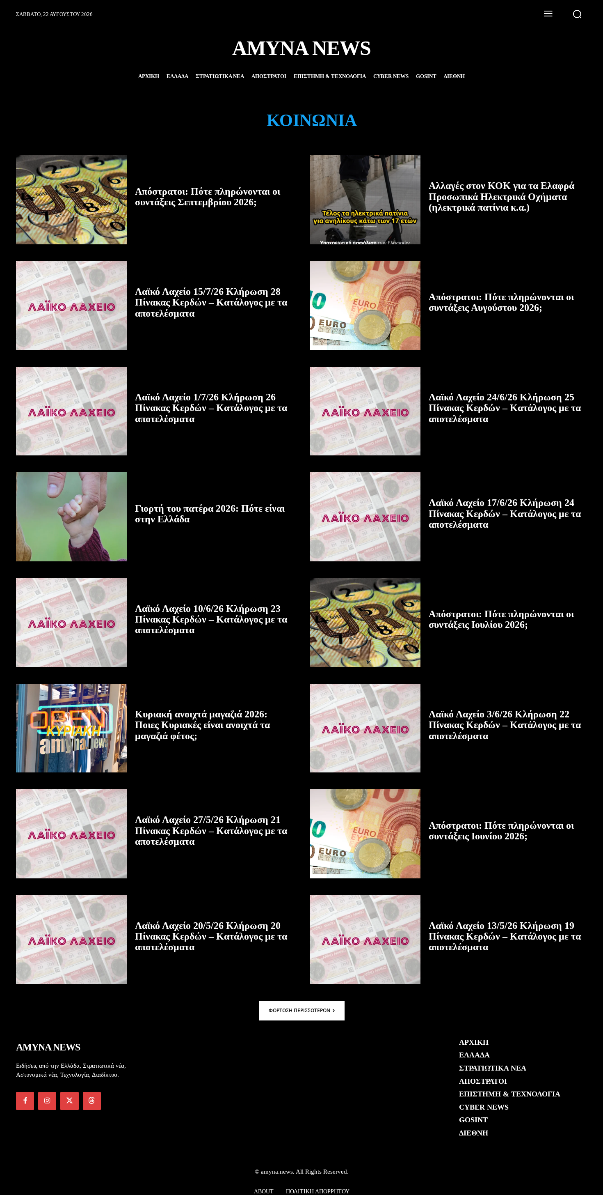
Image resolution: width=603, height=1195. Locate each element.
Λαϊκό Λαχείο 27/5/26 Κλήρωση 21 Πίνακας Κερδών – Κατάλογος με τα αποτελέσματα (211, 830)
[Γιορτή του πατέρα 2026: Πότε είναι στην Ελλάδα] (71, 516)
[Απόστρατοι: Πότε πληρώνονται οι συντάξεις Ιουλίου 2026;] (365, 622)
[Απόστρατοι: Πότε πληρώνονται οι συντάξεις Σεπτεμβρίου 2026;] (71, 199)
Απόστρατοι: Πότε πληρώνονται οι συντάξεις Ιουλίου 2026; (501, 619)
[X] (69, 1101)
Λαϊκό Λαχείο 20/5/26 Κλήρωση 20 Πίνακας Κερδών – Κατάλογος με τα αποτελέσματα (211, 936)
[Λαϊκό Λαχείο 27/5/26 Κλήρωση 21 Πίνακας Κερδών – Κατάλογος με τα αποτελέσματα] (71, 833)
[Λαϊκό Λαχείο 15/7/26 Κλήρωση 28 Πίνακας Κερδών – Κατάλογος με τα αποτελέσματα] (71, 305)
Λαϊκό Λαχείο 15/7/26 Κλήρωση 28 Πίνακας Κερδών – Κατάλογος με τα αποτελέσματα (211, 302)
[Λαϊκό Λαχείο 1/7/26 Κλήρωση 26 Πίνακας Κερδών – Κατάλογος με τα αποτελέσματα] (71, 411)
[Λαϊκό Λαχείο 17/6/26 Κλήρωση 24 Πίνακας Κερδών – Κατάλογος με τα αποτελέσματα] (365, 516)
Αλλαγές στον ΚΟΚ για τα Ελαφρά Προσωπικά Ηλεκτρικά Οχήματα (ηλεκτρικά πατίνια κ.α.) (501, 196)
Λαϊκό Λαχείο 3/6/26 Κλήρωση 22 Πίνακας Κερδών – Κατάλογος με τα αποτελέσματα (505, 725)
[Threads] (92, 1101)
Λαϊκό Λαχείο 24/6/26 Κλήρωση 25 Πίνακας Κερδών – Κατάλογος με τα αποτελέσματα (505, 408)
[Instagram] (47, 1101)
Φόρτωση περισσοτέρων (299, 1010)
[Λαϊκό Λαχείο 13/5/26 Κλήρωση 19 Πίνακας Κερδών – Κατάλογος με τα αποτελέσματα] (365, 939)
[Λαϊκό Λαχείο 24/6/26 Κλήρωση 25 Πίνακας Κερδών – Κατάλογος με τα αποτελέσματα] (365, 411)
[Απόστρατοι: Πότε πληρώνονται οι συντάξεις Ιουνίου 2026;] (365, 833)
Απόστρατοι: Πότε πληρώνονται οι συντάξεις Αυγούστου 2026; (501, 302)
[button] (577, 14)
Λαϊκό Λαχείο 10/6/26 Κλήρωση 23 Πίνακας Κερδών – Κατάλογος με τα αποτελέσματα (211, 619)
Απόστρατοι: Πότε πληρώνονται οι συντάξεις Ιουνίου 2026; (501, 830)
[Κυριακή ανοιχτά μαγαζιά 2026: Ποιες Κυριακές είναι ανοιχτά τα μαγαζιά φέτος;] (71, 728)
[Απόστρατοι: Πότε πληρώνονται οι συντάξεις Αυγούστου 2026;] (365, 305)
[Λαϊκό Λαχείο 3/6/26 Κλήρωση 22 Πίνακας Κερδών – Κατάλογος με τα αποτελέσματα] (365, 728)
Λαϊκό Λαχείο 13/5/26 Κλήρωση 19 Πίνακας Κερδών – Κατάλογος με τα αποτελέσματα (505, 936)
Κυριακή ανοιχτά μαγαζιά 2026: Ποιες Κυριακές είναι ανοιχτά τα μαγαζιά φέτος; (202, 725)
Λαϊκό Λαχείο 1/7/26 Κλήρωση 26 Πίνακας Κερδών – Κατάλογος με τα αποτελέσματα (211, 408)
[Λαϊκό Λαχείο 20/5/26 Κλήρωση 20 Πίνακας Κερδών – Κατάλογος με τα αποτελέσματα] (71, 939)
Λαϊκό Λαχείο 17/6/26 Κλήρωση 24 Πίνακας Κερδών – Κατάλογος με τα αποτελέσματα (505, 513)
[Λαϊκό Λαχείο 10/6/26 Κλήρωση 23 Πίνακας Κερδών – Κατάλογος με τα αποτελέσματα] (71, 622)
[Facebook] (25, 1101)
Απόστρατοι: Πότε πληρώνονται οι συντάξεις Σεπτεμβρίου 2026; (207, 196)
